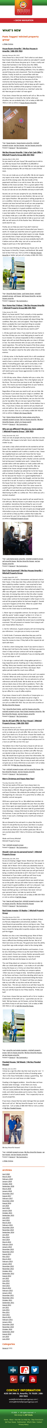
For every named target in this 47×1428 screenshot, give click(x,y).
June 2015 (6, 1218)
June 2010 (6, 1339)
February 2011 (7, 1320)
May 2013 (6, 1257)
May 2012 (6, 1283)
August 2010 (6, 1334)
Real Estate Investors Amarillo (31, 711)
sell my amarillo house (32, 769)
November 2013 (8, 1252)
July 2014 (5, 1235)
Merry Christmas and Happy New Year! (18, 779)
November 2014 (8, 1230)
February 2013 (7, 1261)
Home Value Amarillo (14, 417)
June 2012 (6, 1281)
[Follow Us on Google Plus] (14, 1384)
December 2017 (8, 1194)
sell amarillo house (9, 561)
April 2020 (6, 1174)
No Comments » (22, 148)
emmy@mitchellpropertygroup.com (23, 1402)
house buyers (11, 143)
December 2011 (8, 1295)
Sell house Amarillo (29, 296)
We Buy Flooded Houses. (13, 1108)
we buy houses (19, 145)
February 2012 (7, 1291)
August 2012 (6, 1276)
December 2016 (8, 1201)
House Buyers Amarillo (28, 103)
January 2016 (7, 1211)
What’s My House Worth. (23, 413)
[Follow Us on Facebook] (23, 1384)
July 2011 (5, 1307)
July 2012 (5, 1278)
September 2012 (8, 1274)
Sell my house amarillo (28, 420)
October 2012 (7, 1271)
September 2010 (8, 1332)
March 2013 (6, 1259)
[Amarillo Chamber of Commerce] (24, 1375)
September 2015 (8, 1215)
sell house (17, 296)
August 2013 (6, 1254)
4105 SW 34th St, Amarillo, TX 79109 (20, 1394)
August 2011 (6, 1305)
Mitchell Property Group (19, 519)
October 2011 (7, 1300)
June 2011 (6, 1310)
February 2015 (7, 1225)
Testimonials (21, 1422)
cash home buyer (28, 294)
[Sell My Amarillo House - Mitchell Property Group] (23, 15)
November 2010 (8, 1327)
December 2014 (8, 1227)
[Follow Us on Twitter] (35, 1375)
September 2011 (8, 1303)
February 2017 (7, 1198)
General (12, 148)
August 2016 (6, 1203)
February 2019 (7, 1179)
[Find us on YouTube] (33, 1384)
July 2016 (5, 1206)
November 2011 (8, 1298)
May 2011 (6, 1312)
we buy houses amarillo (33, 145)
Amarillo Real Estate (13, 294)
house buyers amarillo (24, 143)
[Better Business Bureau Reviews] (13, 1375)
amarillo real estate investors (16, 1050)
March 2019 (6, 1177)
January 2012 (7, 1293)
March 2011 (6, 1317)
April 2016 (6, 1208)
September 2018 (8, 1186)
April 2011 (6, 1315)
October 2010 (7, 1329)
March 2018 (6, 1189)
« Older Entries (7, 44)
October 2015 (7, 1213)
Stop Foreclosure (37, 1420)
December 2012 (8, 1266)
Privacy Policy (23, 1424)
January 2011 (7, 1322)
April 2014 (6, 1240)
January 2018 (7, 1191)
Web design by (23, 1415)
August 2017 (6, 1196)
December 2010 (8, 1324)
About (11, 1420)
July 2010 (5, 1337)
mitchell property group (10, 420)
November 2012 (8, 1269)
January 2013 (7, 1264)
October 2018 (7, 1184)
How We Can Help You (22, 1420)
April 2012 (6, 1286)
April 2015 (6, 1220)
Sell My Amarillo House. (25, 1006)
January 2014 (7, 1247)
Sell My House (21, 897)
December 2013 (8, 1249)
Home (6, 1420)
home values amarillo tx (31, 417)
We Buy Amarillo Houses (25, 561)
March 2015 (6, 1223)
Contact (39, 1422)
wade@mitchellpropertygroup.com (23, 1399)
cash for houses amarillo (30, 709)
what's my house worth (23, 422)
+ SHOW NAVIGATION (23, 20)
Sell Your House (10, 1422)
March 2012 (6, 1288)
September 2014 (8, 1232)
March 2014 (6, 1242)
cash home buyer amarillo (15, 559)
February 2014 (7, 1244)
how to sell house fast (14, 901)
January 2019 (7, 1181)
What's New (31, 1422)
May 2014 (6, 1237)
